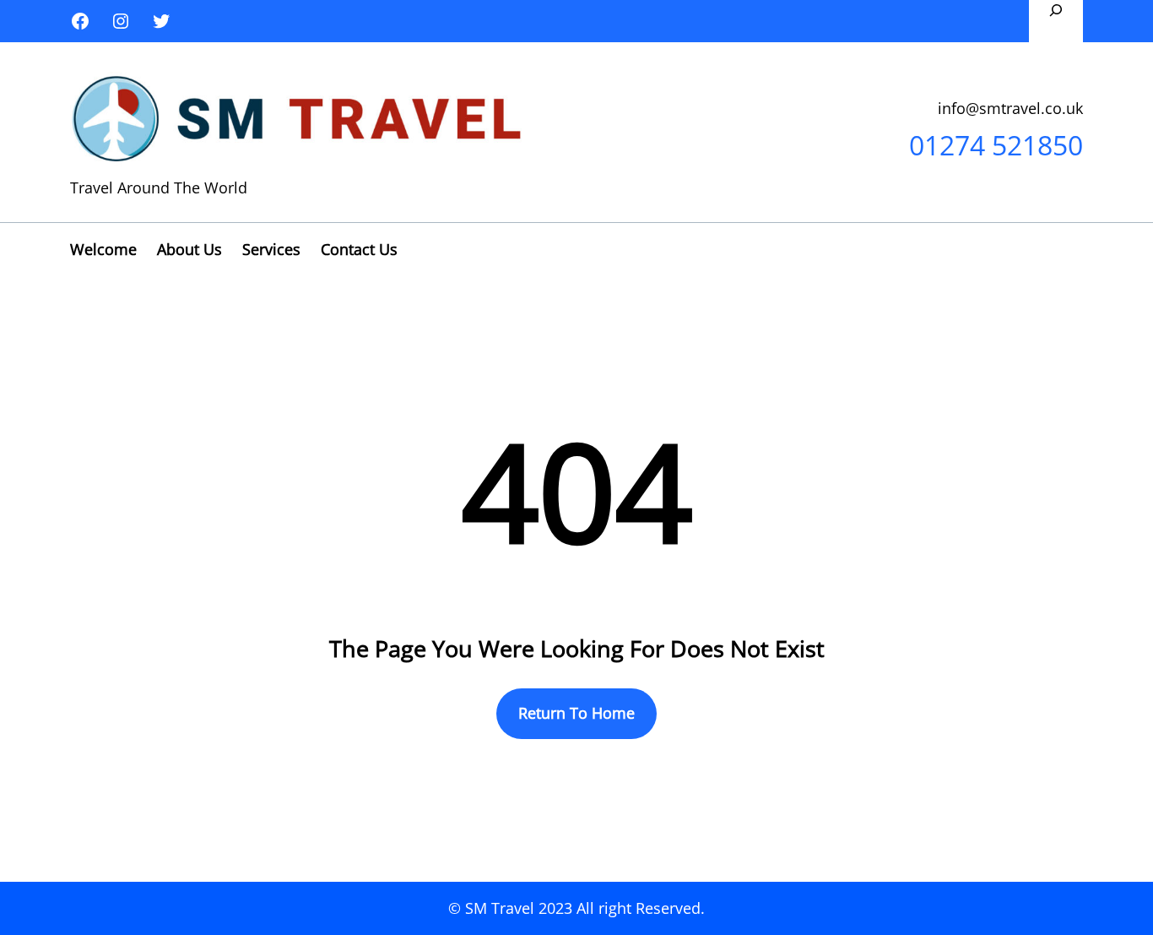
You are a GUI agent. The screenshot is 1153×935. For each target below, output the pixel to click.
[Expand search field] (1056, 21)
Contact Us (359, 249)
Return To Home (576, 713)
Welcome (103, 249)
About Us (189, 249)
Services (271, 249)
